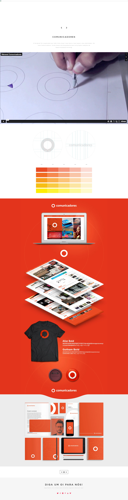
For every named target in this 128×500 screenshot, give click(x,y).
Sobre (111, 3)
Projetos (101, 3)
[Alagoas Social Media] (66, 472)
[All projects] (64, 472)
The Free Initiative (51, 27)
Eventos (121, 3)
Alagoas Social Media (78, 27)
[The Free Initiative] (62, 472)
